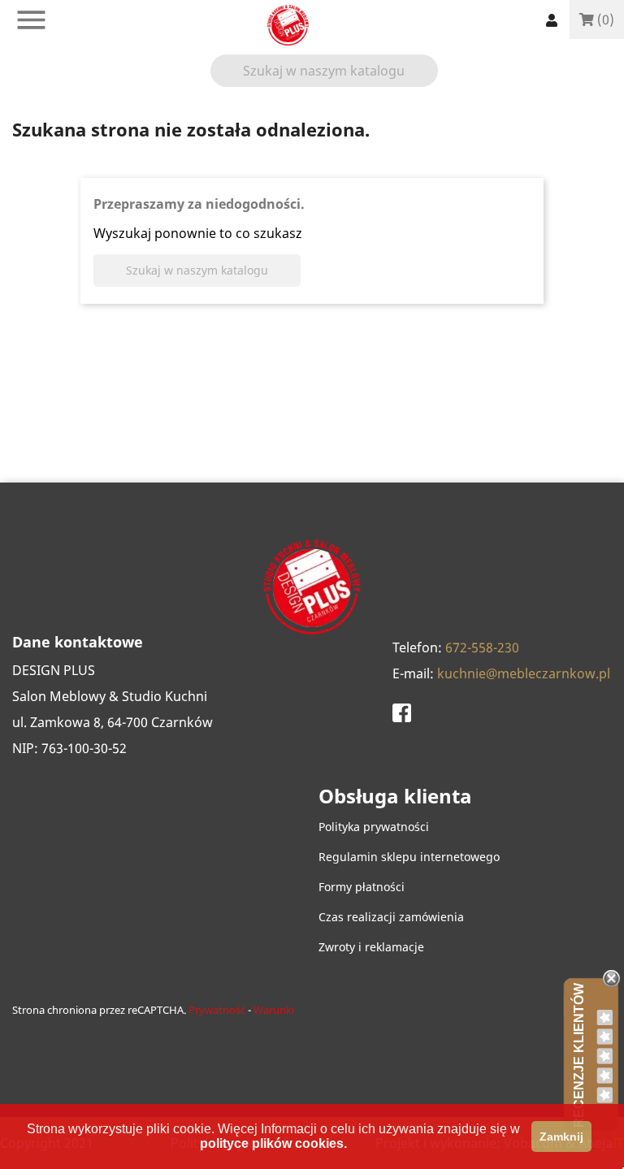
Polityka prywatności (373, 826)
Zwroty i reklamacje (371, 947)
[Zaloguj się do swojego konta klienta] (551, 20)
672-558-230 (482, 647)
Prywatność (216, 1009)
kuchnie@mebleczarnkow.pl (523, 673)
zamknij (561, 1136)
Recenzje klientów (579, 1055)
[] (431, 80)
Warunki (274, 1009)
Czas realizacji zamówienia (391, 916)
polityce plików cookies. (273, 1143)
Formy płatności (361, 886)
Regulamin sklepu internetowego (409, 856)
